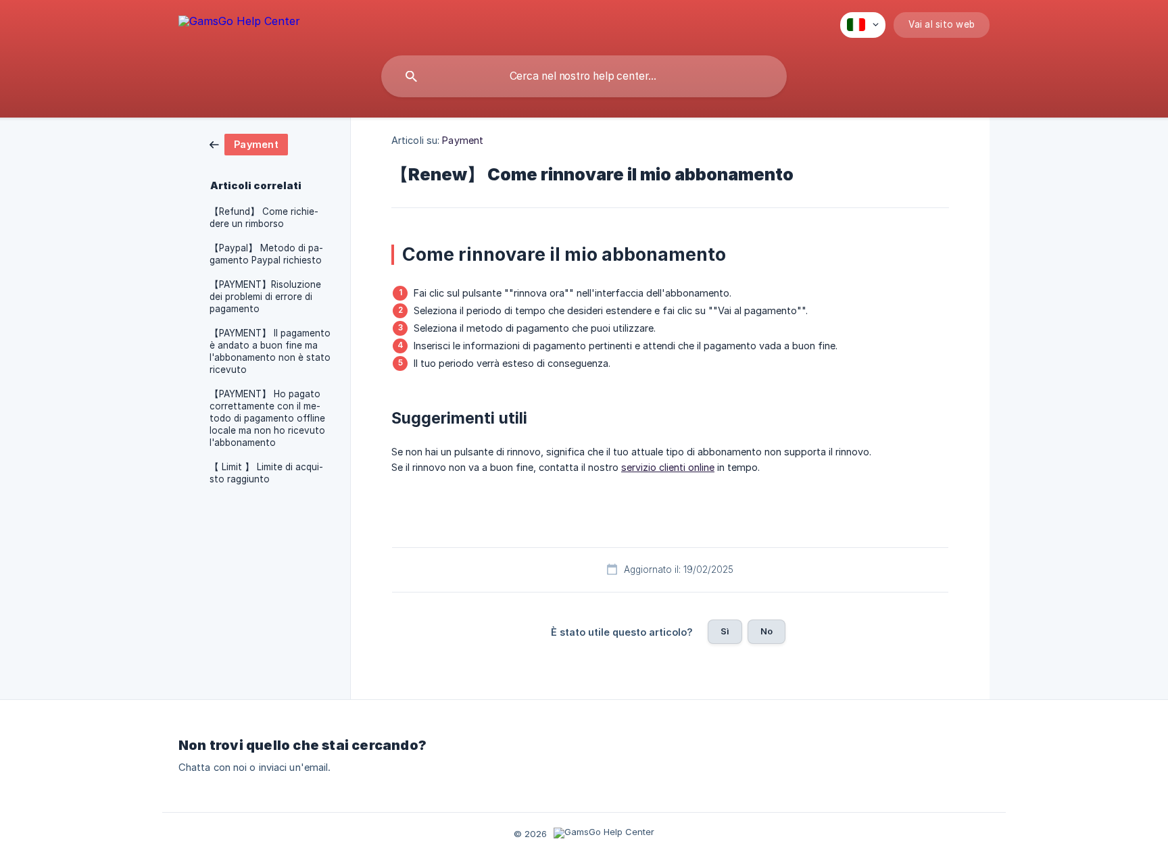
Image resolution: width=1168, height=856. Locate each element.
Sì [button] (725, 631)
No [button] (766, 631)
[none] (239, 23)
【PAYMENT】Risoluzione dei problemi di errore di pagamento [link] (265, 296)
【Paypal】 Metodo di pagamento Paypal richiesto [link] (266, 254)
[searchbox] (584, 76)
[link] (249, 143)
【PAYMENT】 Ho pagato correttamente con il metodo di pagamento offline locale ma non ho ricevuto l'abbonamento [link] (267, 418)
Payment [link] (462, 140)
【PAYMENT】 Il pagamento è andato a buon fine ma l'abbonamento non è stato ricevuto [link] (270, 351)
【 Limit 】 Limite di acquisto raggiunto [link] (266, 472)
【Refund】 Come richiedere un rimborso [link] (264, 217)
